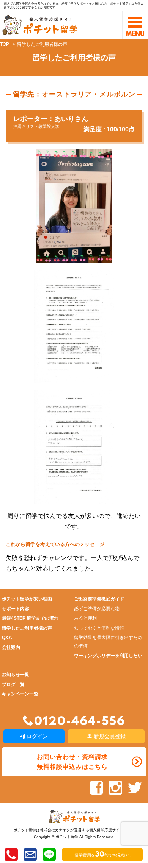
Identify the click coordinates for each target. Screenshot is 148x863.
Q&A (7, 637)
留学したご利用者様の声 (27, 628)
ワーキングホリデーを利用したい (108, 655)
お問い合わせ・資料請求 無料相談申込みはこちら (72, 762)
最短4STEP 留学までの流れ (30, 618)
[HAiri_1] (74, 377)
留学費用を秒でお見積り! (102, 855)
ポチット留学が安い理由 (27, 599)
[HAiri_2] (74, 498)
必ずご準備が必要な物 (97, 608)
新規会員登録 (109, 736)
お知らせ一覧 (15, 674)
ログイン (36, 736)
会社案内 (11, 647)
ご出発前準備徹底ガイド (99, 599)
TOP (4, 44)
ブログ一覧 (13, 684)
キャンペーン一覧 (20, 694)
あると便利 (85, 618)
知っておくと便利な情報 (99, 628)
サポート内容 (15, 608)
